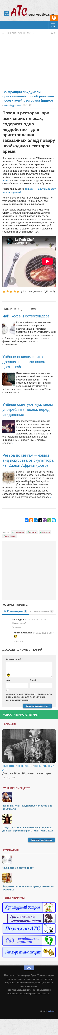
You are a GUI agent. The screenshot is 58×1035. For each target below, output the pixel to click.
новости (32, 532)
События (40, 766)
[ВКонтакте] (27, 520)
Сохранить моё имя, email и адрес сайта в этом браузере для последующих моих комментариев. (29, 697)
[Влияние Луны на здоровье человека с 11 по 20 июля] (29, 797)
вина (5, 180)
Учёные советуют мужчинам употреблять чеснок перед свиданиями (27, 409)
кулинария (19, 532)
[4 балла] (14, 291)
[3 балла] (11, 291)
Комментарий (14, 659)
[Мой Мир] (36, 520)
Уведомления (43, 611)
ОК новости (26, 33)
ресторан (45, 532)
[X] (40, 520)
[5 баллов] (18, 291)
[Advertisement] (29, 62)
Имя (8, 680)
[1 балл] (4, 291)
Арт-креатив (9, 33)
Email (33, 680)
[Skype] (54, 520)
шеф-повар (10, 536)
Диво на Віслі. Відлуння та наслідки (26, 773)
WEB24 (52, 1011)
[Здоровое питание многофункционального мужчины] (29, 878)
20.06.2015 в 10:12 (37, 619)
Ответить (16, 627)
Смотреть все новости (41, 840)
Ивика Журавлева (12, 105)
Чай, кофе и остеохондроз (25, 316)
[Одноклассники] (31, 520)
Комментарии (16, 611)
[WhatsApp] (49, 520)
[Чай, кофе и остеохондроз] (29, 859)
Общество (8, 766)
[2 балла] (7, 291)
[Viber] (45, 520)
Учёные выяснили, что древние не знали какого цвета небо (24, 362)
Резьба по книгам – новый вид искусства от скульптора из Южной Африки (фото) (27, 460)
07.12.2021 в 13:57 (45, 633)
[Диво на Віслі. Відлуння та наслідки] (29, 746)
